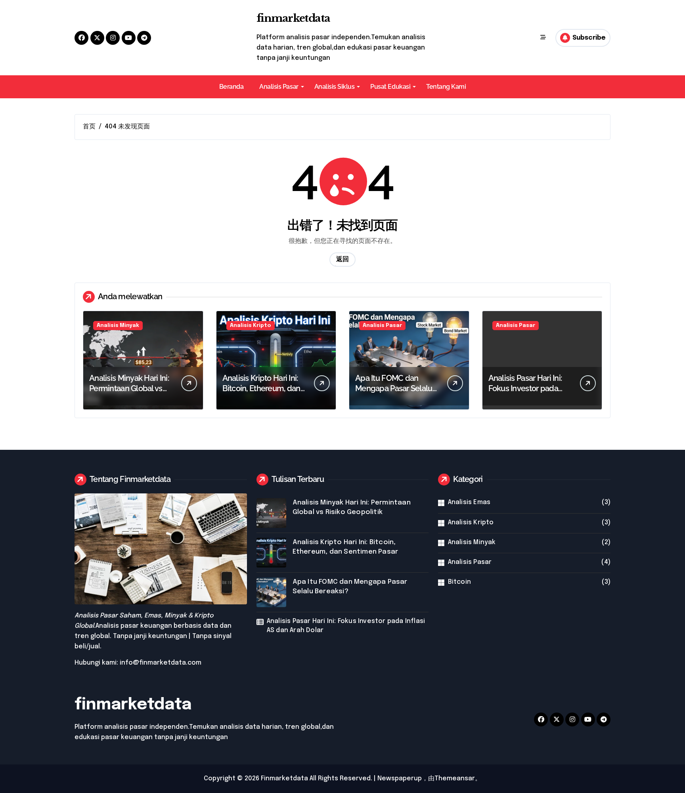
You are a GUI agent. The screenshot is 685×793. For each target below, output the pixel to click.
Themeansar (454, 778)
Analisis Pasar (278, 86)
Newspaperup (399, 778)
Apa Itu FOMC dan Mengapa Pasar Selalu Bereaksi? (393, 388)
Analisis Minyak (118, 325)
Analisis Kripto (250, 325)
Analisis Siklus (334, 86)
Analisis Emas (469, 502)
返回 (342, 259)
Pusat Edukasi (390, 86)
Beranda (231, 86)
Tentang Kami (446, 86)
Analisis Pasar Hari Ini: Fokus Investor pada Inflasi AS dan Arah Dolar (346, 625)
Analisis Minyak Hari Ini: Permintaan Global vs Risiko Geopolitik (129, 388)
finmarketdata (293, 18)
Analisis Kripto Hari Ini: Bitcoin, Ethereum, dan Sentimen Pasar (261, 388)
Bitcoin (459, 582)
